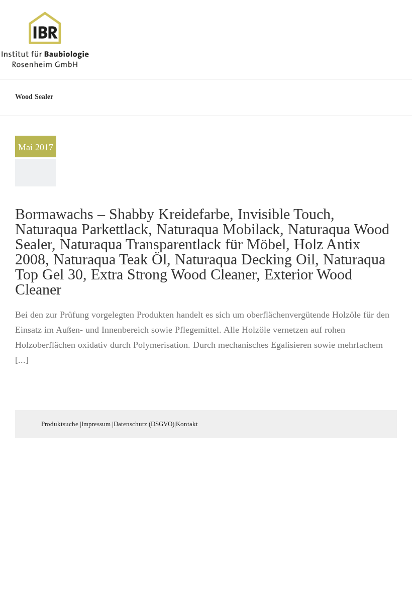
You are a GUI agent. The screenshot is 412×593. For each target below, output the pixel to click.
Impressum (96, 424)
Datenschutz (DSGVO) (144, 424)
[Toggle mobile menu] (393, 27)
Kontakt (187, 424)
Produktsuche (59, 424)
